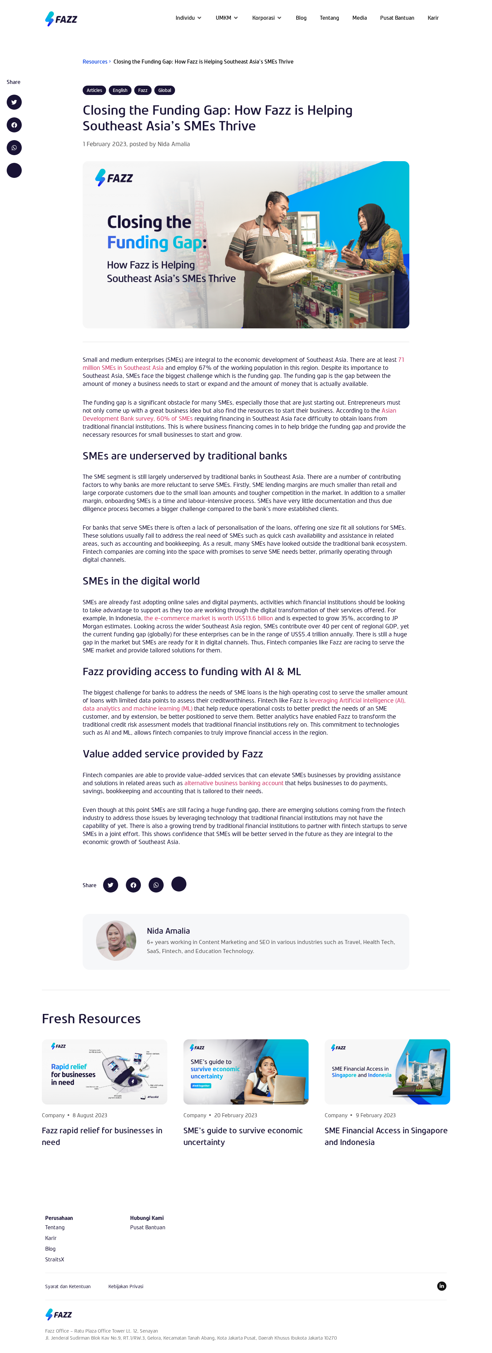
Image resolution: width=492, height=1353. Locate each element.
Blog (50, 1248)
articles (94, 90)
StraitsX (54, 1259)
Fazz (143, 90)
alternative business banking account (233, 783)
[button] (189, 17)
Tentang (55, 1227)
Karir (51, 1237)
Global (164, 90)
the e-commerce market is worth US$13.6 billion (208, 618)
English (120, 90)
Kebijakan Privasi (125, 1286)
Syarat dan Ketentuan (68, 1286)
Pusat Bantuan (147, 1227)
